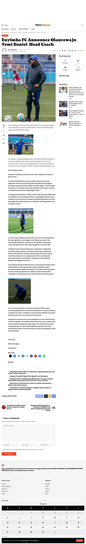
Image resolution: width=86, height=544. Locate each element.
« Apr (3, 536)
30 (43, 532)
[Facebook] (65, 61)
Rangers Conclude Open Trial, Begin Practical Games (29, 376)
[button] (79, 540)
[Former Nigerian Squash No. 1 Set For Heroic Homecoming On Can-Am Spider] (63, 113)
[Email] (80, 50)
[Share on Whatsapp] (67, 50)
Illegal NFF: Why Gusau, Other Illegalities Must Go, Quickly (76, 103)
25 (67, 527)
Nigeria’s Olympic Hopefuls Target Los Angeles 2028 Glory (75, 123)
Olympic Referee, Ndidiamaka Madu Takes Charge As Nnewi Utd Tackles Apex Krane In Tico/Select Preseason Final (30, 379)
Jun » (6, 536)
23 (43, 527)
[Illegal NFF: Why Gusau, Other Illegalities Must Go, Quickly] (63, 104)
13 (7, 522)
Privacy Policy (24, 540)
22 (31, 527)
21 (19, 527)
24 (55, 527)
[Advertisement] (43, 12)
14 (19, 522)
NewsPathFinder (12, 49)
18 (66, 522)
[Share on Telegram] (78, 50)
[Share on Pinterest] (65, 50)
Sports (5, 35)
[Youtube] (65, 68)
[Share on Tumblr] (73, 50)
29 (31, 532)
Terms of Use (34, 540)
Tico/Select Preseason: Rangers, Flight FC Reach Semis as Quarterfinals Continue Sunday (29, 388)
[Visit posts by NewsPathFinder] (4, 50)
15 (31, 522)
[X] (78, 61)
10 (55, 517)
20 (7, 527)
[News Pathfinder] (43, 25)
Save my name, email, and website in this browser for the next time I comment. (24, 449)
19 (78, 522)
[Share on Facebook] (60, 50)
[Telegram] (78, 68)
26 (78, 527)
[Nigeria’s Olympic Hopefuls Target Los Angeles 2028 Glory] (63, 124)
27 (7, 532)
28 (19, 532)
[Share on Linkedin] (70, 50)
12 (78, 517)
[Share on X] (62, 50)
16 (43, 522)
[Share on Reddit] (75, 50)
